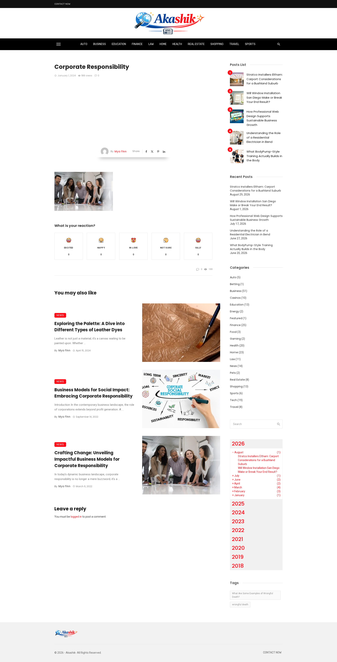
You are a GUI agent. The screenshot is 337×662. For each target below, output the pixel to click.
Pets (233, 373)
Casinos (235, 298)
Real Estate (196, 44)
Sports (250, 44)
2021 (237, 539)
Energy (234, 311)
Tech (233, 400)
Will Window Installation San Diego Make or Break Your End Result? (264, 97)
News (60, 315)
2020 (238, 548)
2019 (238, 557)
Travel (234, 44)
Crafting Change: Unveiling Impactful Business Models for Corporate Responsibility (87, 459)
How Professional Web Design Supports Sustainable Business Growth (263, 118)
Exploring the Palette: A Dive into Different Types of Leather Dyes (89, 327)
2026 (238, 443)
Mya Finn (120, 151)
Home (163, 44)
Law (151, 44)
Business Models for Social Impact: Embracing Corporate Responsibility (93, 393)
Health (177, 44)
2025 (238, 503)
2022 (238, 530)
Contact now (62, 4)
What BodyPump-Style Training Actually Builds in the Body (264, 155)
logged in (76, 516)
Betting (235, 284)
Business (99, 44)
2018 (238, 566)
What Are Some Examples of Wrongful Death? (252, 595)
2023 (238, 521)
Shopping (216, 44)
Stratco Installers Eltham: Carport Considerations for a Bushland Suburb (265, 78)
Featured (236, 318)
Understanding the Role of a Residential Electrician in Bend (264, 137)
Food (233, 332)
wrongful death (240, 604)
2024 (238, 512)
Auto (83, 44)
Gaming (235, 339)
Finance (137, 44)
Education (119, 44)
